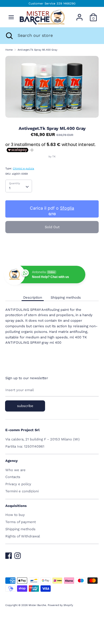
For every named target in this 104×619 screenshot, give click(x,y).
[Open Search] (9, 35)
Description (32, 297)
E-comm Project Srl (22, 430)
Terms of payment (20, 522)
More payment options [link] (52, 255)
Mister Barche (37, 605)
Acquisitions (16, 506)
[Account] (79, 14)
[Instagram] (17, 554)
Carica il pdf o (52, 208)
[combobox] (18, 186)
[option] (52, 87)
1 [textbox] (9, 188)
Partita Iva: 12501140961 (24, 446)
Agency (11, 461)
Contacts (12, 477)
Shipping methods (66, 297)
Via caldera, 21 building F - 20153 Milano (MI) (42, 439)
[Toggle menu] (11, 17)
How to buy (15, 515)
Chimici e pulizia (23, 168)
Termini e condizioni (22, 491)
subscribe (25, 406)
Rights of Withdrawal (22, 536)
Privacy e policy (18, 484)
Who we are (15, 470)
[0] (93, 14)
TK (53, 156)
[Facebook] (8, 554)
